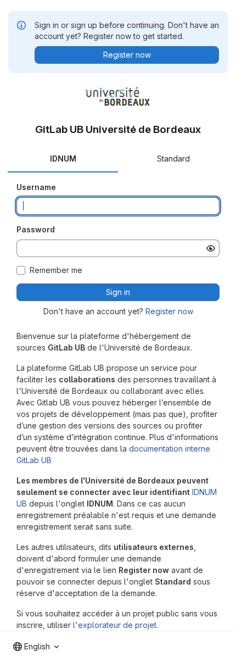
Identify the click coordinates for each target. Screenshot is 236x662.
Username (36, 187)
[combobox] (36, 646)
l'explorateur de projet (114, 625)
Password (35, 229)
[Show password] (211, 248)
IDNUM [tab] (63, 158)
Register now (169, 311)
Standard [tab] (173, 158)
